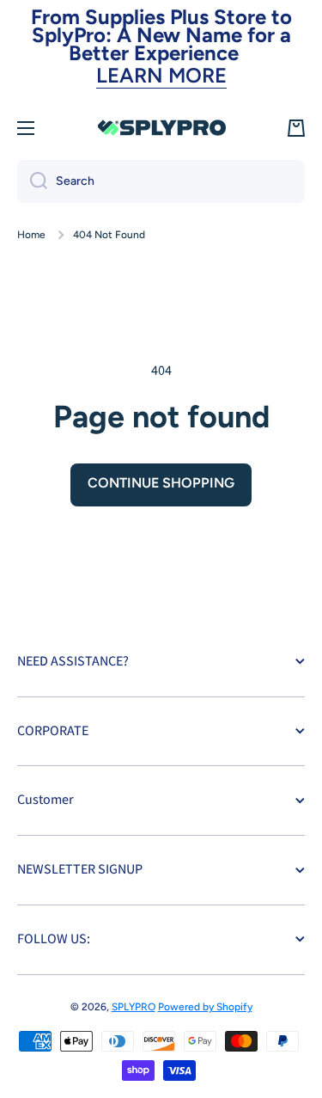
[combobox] (161, 181)
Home (31, 235)
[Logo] (161, 128)
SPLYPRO (133, 1007)
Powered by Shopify (205, 1007)
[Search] (32, 181)
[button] (296, 128)
